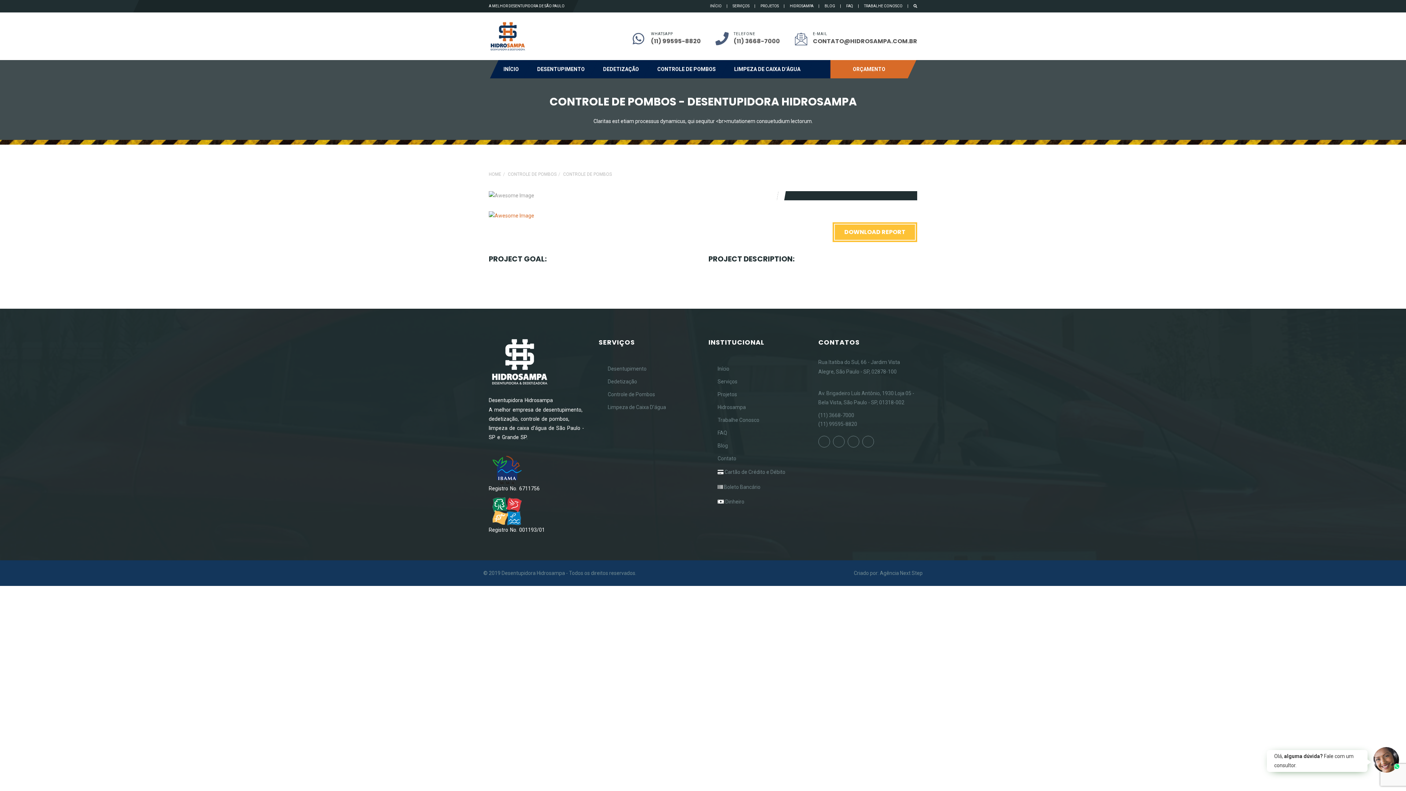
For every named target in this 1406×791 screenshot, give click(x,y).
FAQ (849, 6)
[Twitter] (839, 442)
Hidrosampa (802, 6)
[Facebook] (824, 442)
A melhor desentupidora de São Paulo (527, 6)
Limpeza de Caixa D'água (637, 407)
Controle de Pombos (686, 69)
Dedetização (621, 69)
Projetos (769, 6)
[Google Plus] (868, 442)
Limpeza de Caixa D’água (767, 69)
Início (716, 6)
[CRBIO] (507, 511)
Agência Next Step (901, 573)
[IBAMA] (507, 470)
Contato (727, 458)
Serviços (741, 6)
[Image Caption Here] (511, 215)
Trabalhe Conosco (883, 6)
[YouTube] (853, 442)
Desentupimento (561, 69)
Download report (874, 232)
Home (495, 174)
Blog (830, 6)
